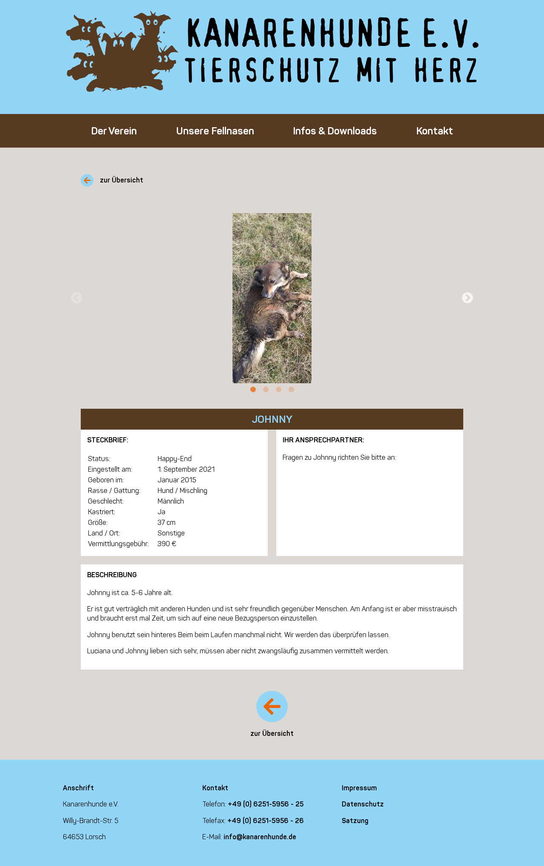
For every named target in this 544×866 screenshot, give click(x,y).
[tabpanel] (272, 298)
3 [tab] (278, 389)
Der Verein (114, 131)
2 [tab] (265, 389)
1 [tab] (253, 389)
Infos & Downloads (335, 131)
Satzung (355, 821)
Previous (76, 298)
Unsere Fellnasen (215, 131)
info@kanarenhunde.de (260, 837)
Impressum (359, 788)
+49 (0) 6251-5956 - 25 (265, 804)
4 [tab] (291, 389)
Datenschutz (363, 804)
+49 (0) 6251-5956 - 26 (265, 821)
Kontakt (434, 131)
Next (467, 298)
